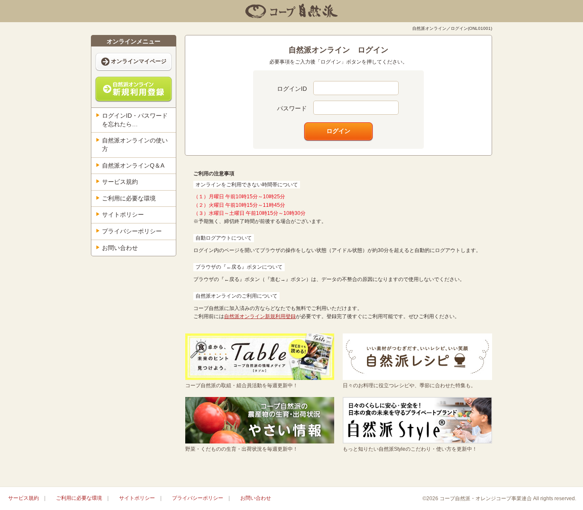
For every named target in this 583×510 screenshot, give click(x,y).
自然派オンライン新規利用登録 (260, 316)
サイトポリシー (123, 214)
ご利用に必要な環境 (129, 198)
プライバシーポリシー (132, 231)
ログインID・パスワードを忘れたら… (135, 120)
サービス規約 (120, 181)
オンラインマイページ (138, 61)
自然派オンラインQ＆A (133, 165)
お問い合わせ (120, 247)
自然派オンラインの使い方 (135, 144)
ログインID (292, 88)
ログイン (338, 131)
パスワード (292, 108)
